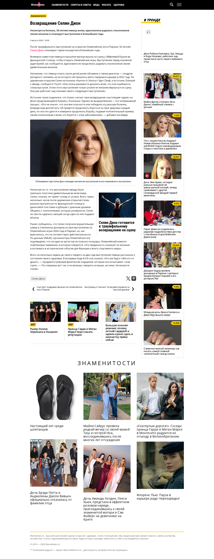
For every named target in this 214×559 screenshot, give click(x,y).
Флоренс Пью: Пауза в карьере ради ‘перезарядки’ (158, 496)
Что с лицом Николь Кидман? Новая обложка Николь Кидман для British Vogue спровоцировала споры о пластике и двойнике (162, 144)
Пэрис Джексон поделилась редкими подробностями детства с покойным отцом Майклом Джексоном (162, 233)
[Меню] (179, 5)
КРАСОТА (106, 4)
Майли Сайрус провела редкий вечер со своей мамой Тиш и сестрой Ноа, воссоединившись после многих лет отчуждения (106, 433)
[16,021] (162, 178)
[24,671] (162, 97)
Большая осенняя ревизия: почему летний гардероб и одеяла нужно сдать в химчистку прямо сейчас (119, 332)
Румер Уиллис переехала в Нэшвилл (44, 330)
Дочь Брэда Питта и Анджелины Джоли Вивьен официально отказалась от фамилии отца (51, 498)
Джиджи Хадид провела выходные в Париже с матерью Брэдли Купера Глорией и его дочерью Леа (161, 274)
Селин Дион (37, 50)
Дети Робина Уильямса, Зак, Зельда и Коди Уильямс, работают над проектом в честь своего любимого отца (163, 57)
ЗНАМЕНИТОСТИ (60, 4)
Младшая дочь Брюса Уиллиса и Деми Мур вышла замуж (162, 313)
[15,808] (162, 344)
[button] (173, 5)
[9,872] (162, 224)
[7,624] (162, 136)
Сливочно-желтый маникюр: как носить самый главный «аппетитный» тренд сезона (161, 351)
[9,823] (162, 308)
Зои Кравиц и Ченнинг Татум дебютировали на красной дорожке (109, 288)
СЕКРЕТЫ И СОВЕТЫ (81, 4)
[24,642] (162, 266)
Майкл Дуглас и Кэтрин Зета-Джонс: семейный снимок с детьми (159, 104)
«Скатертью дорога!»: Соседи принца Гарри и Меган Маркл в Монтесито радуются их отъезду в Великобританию (160, 431)
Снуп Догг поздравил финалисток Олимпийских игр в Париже (57, 288)
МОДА (96, 4)
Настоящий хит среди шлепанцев (46, 427)
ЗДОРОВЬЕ (118, 4)
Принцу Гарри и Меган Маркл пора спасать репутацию (82, 331)
